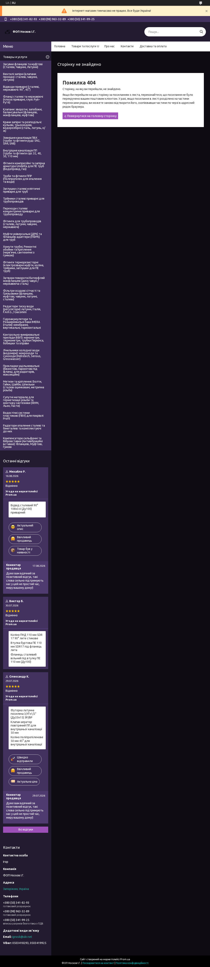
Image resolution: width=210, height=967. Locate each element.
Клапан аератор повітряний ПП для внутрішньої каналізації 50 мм (26, 727)
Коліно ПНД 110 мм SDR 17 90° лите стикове (26, 636)
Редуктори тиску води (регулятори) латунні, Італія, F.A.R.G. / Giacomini (22, 309)
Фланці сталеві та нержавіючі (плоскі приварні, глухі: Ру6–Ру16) (23, 99)
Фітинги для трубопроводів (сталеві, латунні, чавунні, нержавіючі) (22, 224)
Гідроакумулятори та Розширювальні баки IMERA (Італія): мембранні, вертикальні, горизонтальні (22, 323)
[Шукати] (201, 31)
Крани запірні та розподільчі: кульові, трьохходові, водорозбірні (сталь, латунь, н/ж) (24, 126)
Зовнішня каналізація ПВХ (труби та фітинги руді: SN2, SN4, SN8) (21, 140)
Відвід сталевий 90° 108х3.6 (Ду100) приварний (24, 509)
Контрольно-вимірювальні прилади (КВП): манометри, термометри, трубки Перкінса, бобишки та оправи (23, 339)
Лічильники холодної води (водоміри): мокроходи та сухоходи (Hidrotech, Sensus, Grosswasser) (22, 355)
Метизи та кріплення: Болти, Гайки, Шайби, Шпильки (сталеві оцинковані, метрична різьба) (23, 386)
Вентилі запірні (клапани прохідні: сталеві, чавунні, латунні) (20, 76)
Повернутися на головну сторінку (91, 116)
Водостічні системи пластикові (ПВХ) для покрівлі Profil (23, 415)
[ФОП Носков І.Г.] (7, 31)
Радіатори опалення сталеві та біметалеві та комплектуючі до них (24, 428)
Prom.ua (125, 959)
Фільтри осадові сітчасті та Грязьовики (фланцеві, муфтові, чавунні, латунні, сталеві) (21, 295)
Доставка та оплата (153, 46)
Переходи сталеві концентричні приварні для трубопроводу (21, 211)
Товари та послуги (83, 46)
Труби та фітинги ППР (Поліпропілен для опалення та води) (22, 178)
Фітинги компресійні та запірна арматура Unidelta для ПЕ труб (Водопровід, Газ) (24, 166)
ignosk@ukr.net (22, 936)
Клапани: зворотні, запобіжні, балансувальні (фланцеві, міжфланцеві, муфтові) (22, 112)
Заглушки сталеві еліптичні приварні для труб (21, 190)
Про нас (109, 46)
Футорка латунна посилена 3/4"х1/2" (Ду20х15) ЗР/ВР (23, 714)
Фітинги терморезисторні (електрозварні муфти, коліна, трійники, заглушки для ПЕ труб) (23, 267)
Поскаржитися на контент (98, 963)
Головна (59, 46)
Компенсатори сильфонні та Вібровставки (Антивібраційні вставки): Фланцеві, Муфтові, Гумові (23, 443)
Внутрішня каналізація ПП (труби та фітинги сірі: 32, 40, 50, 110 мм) (22, 153)
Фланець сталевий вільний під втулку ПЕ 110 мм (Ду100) (25, 658)
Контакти (127, 46)
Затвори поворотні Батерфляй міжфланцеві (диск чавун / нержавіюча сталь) (24, 280)
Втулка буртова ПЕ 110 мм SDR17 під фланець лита (26, 646)
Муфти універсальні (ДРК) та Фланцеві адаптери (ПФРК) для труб (22, 236)
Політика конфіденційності (132, 963)
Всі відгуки (25, 829)
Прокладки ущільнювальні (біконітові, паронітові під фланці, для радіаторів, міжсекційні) (21, 370)
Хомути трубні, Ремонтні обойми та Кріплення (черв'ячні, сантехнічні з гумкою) (19, 251)
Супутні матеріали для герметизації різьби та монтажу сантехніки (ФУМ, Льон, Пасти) (21, 401)
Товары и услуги (15, 57)
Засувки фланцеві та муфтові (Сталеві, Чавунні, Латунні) (23, 65)
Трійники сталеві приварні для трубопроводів (23, 200)
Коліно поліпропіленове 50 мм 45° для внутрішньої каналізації (27, 741)
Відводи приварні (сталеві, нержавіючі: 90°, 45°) (21, 88)
